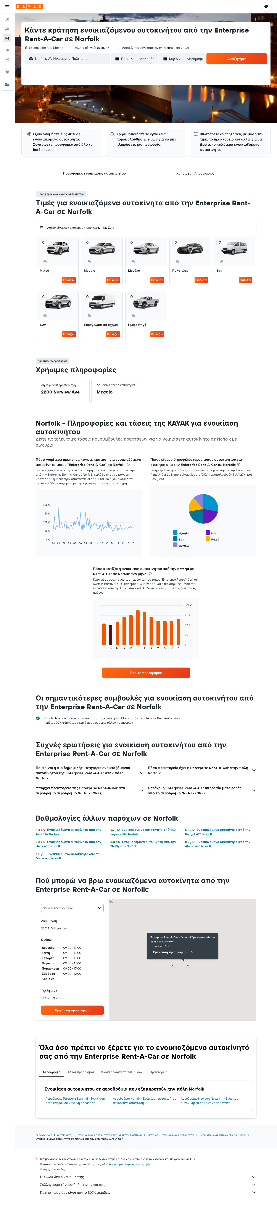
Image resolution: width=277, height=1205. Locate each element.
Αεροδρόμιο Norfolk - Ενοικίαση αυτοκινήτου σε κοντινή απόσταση (144, 1101)
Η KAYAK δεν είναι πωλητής (62, 1177)
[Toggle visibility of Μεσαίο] (180, 532)
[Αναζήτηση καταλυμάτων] (7, 29)
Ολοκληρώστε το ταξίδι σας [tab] (122, 1072)
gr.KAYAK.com (44, 1134)
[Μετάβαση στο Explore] (7, 50)
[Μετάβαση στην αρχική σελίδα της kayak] (29, 6)
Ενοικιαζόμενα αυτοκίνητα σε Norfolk (223, 1134)
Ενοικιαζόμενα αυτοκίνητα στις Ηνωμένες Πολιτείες (109, 1134)
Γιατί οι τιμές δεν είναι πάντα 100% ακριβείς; (75, 1192)
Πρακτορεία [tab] (158, 1072)
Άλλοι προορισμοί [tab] (81, 1072)
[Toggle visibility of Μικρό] (212, 538)
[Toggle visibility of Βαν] (178, 538)
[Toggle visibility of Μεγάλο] (181, 544)
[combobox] (46, 48)
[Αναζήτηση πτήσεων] (7, 20)
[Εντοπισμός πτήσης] (7, 59)
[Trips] (7, 72)
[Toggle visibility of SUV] (211, 532)
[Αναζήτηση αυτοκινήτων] (7, 38)
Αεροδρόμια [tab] (52, 1072)
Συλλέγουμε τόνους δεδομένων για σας (72, 1184)
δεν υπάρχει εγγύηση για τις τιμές (130, 1164)
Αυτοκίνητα (64, 1134)
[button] (7, 6)
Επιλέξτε (69, 280)
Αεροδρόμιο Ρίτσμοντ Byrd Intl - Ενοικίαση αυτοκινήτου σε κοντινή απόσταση (75, 1101)
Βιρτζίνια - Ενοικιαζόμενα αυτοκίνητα (170, 1134)
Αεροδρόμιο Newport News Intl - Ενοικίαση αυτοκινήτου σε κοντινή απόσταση (210, 1101)
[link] (146, 673)
